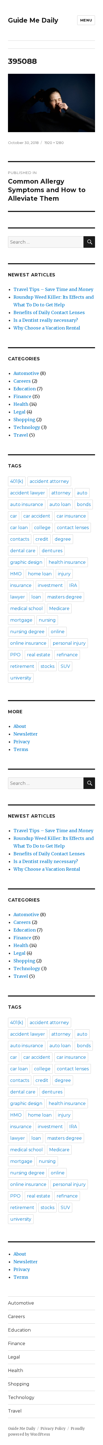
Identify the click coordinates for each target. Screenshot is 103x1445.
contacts (19, 539)
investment (50, 585)
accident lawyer (27, 493)
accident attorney (49, 481)
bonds (84, 504)
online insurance (28, 643)
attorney (61, 493)
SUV (65, 666)
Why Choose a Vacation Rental (46, 328)
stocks (47, 666)
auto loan (60, 504)
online (58, 631)
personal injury (69, 643)
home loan (40, 573)
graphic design (26, 562)
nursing (47, 620)
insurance (21, 585)
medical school (26, 608)
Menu (86, 20)
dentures (52, 550)
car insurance (71, 516)
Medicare (59, 608)
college (42, 527)
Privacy (21, 741)
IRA (73, 585)
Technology (26, 427)
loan (36, 597)
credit (41, 539)
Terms (20, 749)
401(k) (16, 481)
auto (82, 493)
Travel (20, 435)
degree (63, 539)
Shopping (24, 419)
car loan (19, 527)
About (19, 726)
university (20, 678)
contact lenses (73, 527)
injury (64, 573)
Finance (22, 396)
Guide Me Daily (33, 20)
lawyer (17, 597)
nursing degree (27, 631)
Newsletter (25, 734)
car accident (36, 516)
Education (24, 388)
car (13, 516)
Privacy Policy (53, 1428)
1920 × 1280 (54, 142)
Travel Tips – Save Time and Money (53, 289)
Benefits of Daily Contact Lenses (49, 312)
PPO (15, 654)
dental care (22, 550)
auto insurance (26, 504)
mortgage (21, 620)
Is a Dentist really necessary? (45, 320)
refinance (67, 654)
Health (20, 404)
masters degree (64, 597)
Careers (22, 381)
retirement (22, 666)
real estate (38, 654)
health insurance (67, 562)
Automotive (26, 373)
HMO (16, 573)
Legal (19, 412)
